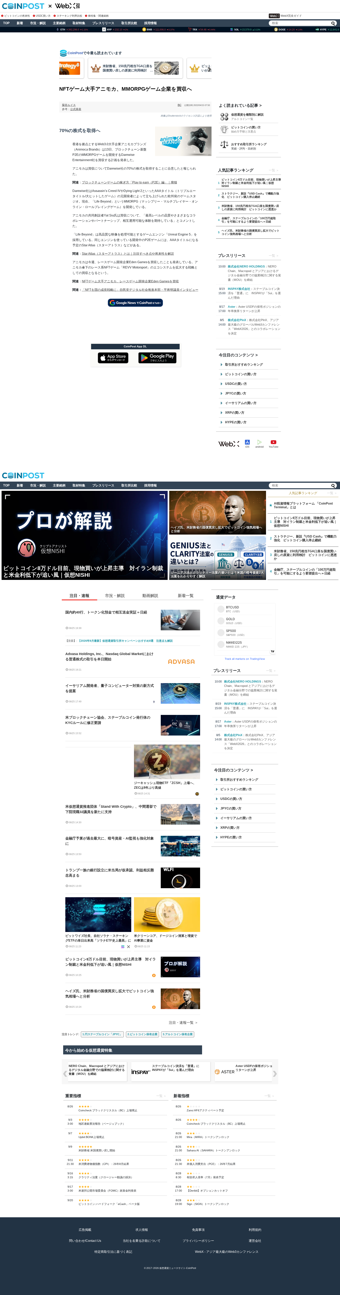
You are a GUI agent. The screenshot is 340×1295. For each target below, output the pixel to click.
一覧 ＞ (332, 493)
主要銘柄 (59, 23)
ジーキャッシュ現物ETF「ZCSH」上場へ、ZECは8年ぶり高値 (165, 785)
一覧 (272, 170)
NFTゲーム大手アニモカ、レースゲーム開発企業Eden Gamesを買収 (130, 281)
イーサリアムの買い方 (241, 403)
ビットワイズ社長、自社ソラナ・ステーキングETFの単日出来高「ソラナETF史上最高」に (98, 938)
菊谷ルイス (69, 105)
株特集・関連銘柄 (98, 15)
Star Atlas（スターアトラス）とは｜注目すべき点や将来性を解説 (128, 253)
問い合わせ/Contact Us (85, 1240)
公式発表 (75, 109)
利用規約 (255, 1229)
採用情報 (150, 23)
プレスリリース (103, 23)
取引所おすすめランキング (244, 364)
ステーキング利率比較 (69, 15)
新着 (20, 23)
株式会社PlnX (237, 320)
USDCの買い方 (236, 383)
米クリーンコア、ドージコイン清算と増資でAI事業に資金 (165, 938)
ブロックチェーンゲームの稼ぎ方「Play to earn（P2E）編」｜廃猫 (129, 182)
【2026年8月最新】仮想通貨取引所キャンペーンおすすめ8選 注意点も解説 (125, 640)
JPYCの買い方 (235, 393)
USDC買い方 (43, 15)
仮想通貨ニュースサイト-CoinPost (177, 1268)
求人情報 (141, 1229)
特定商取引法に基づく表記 (113, 1251)
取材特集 (79, 23)
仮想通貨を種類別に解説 (247, 114)
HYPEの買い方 (236, 422)
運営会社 (255, 1240)
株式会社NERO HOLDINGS (246, 266)
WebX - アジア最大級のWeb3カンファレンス (227, 1251)
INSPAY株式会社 (239, 288)
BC (179, 105)
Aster (231, 306)
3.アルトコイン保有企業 (178, 1034)
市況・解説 (38, 23)
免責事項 (198, 1229)
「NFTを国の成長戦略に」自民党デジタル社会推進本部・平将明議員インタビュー (140, 289)
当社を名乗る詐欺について (142, 1240)
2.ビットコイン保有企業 (142, 1034)
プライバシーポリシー (198, 1240)
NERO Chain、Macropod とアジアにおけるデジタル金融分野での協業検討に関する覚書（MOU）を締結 (97, 1069)
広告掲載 (85, 1229)
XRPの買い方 (234, 412)
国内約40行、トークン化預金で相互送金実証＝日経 (106, 612)
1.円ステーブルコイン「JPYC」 (102, 1034)
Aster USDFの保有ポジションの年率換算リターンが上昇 (263, 1067)
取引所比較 (129, 23)
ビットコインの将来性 (17, 15)
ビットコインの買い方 (246, 127)
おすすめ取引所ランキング (249, 144)
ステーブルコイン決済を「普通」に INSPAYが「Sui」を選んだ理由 (254, 293)
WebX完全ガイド (291, 15)
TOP (6, 23)
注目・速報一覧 (181, 1023)
